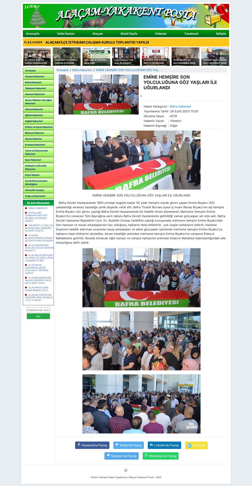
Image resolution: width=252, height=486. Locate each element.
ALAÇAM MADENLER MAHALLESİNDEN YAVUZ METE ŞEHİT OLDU (38, 280)
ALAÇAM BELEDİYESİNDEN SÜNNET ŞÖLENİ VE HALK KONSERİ (39, 238)
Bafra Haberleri (33, 82)
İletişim (221, 33)
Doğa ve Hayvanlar (35, 196)
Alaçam (97, 33)
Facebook (192, 33)
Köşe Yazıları (32, 175)
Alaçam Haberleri (34, 76)
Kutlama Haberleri (35, 144)
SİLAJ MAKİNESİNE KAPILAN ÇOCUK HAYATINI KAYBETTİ (39, 248)
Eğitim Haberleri (34, 115)
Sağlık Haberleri (34, 121)
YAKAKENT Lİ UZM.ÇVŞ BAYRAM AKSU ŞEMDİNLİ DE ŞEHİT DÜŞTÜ (39, 228)
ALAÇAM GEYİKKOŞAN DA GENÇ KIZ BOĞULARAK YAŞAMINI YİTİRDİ (39, 258)
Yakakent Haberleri (35, 88)
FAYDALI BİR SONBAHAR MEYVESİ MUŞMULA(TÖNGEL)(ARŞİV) (36, 216)
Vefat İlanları (66, 33)
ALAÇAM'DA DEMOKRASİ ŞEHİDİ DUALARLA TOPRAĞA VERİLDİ (36, 269)
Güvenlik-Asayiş (34, 190)
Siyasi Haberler (33, 138)
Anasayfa (32, 33)
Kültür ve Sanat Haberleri (39, 127)
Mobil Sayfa (129, 33)
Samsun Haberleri (35, 94)
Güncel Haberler (34, 109)
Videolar (161, 33)
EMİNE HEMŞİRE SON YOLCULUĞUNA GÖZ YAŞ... (128, 70)
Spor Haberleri (33, 159)
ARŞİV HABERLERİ (37, 208)
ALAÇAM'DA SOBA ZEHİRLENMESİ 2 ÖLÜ (36, 289)
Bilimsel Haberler (34, 133)
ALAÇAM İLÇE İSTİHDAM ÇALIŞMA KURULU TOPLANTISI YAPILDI (97, 42)
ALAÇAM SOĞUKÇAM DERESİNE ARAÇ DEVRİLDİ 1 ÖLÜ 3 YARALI (39, 297)
